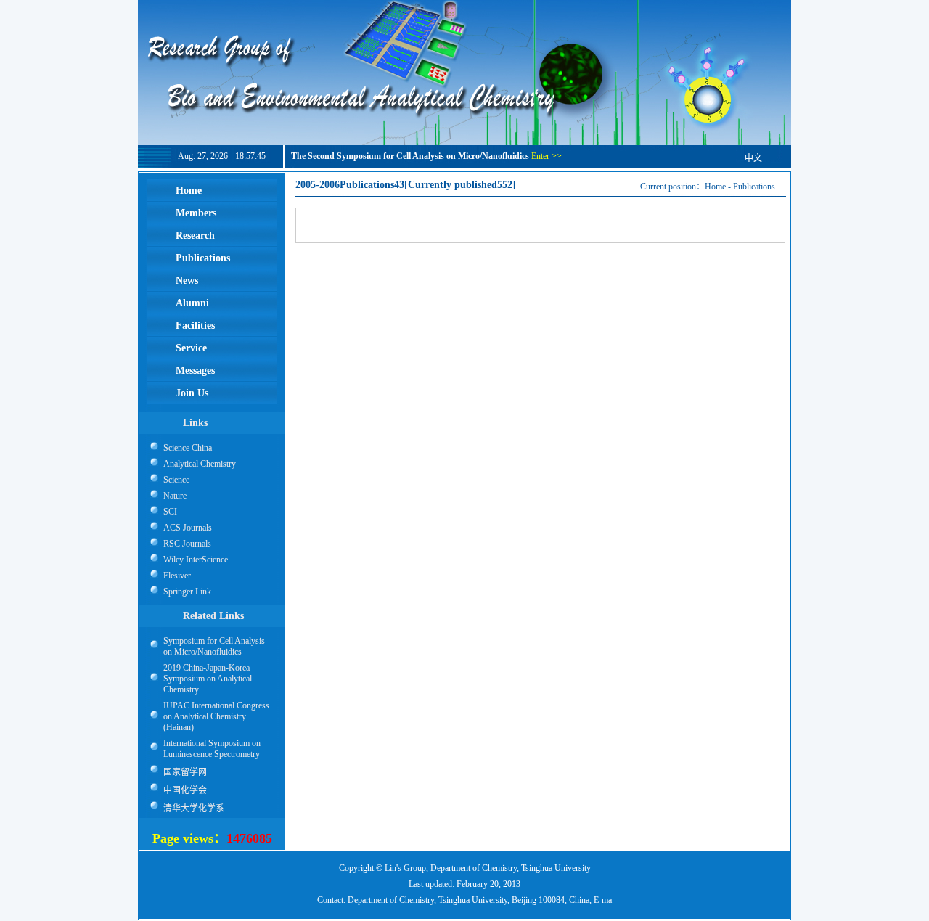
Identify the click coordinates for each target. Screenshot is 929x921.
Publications (754, 186)
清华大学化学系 (193, 808)
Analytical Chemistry (199, 464)
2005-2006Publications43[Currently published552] (405, 184)
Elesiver (177, 575)
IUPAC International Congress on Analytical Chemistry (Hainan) (216, 716)
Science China (187, 448)
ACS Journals (187, 528)
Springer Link (187, 591)
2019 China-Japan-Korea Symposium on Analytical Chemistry (207, 679)
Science (176, 480)
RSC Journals (187, 544)
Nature (175, 496)
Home (715, 186)
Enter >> (546, 156)
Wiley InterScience (195, 559)
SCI (170, 512)
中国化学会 (185, 790)
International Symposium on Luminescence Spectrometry (212, 748)
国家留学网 (185, 772)
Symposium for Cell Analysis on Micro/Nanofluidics (214, 646)
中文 (753, 158)
